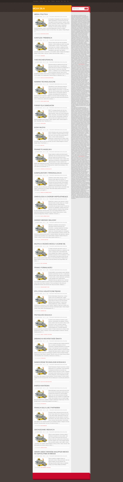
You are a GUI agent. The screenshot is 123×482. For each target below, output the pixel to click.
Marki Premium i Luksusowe (46, 467)
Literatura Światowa (44, 239)
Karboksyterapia (44, 447)
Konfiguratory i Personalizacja (47, 173)
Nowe (49, 1)
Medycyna (42, 145)
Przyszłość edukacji (43, 315)
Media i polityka (41, 14)
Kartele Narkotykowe (45, 101)
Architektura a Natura (44, 33)
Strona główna (35, 1)
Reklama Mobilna (44, 425)
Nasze (46, 1)
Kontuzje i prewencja (43, 38)
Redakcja (53, 1)
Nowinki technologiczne (44, 82)
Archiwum (41, 1)
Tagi (61, 1)
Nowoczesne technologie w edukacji (50, 362)
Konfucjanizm (43, 123)
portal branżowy (81, 64)
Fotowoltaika (43, 358)
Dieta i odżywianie (44, 263)
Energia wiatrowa (41, 386)
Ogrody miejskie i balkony (45, 220)
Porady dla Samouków (44, 105)
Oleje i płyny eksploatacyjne (46, 381)
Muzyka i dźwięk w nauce (45, 216)
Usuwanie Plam (43, 310)
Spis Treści (58, 1)
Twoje (65, 1)
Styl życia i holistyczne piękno (47, 291)
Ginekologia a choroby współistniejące (51, 196)
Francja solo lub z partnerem (47, 408)
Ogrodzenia (43, 55)
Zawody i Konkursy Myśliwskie (46, 334)
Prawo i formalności (43, 267)
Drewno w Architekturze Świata (48, 339)
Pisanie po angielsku (43, 149)
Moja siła (39, 9)
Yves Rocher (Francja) (43, 60)
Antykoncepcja (43, 403)
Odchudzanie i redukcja (44, 430)
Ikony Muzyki (39, 127)
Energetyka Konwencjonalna (46, 192)
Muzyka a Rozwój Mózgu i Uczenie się (49, 244)
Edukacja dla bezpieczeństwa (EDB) (47, 77)
